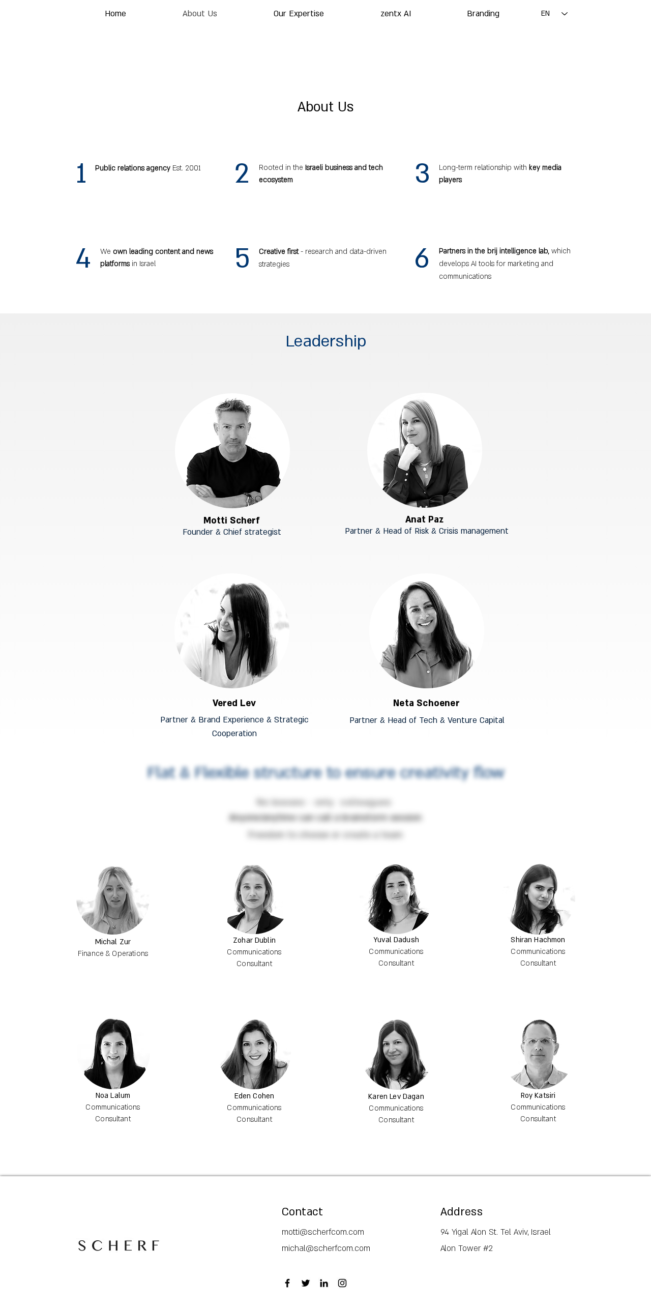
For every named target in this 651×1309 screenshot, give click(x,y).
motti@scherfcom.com (323, 1232)
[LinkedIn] (324, 1283)
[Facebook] (287, 1283)
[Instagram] (342, 1283)
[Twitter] (305, 1283)
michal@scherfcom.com (326, 1248)
